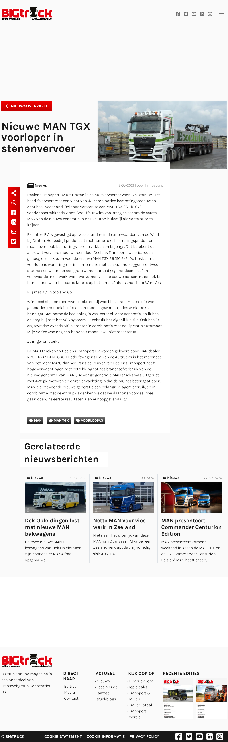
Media (69, 692)
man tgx (61, 420)
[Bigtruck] (27, 13)
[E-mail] (13, 231)
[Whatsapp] (13, 202)
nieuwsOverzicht (29, 105)
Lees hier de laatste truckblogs (107, 693)
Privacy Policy (144, 736)
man (37, 420)
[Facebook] (178, 13)
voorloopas (91, 420)
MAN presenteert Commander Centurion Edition (191, 527)
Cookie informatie (106, 736)
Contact (71, 698)
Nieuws (103, 680)
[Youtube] (194, 13)
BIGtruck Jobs (141, 680)
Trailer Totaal (140, 705)
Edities (70, 686)
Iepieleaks (138, 687)
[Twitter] (186, 13)
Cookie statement (63, 736)
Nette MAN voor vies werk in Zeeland (119, 523)
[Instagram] (210, 13)
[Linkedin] (202, 13)
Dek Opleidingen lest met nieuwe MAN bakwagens (52, 527)
